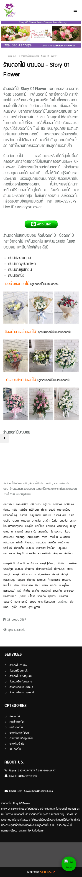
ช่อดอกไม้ (15, 716)
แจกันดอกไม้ (16, 727)
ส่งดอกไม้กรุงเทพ (19, 665)
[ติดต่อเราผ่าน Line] (69, 864)
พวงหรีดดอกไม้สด (19, 733)
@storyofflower (28, 776)
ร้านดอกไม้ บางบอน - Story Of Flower (38, 56)
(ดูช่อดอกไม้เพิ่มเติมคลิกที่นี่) (45, 284)
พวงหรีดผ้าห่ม (17, 744)
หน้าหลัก (12, 56)
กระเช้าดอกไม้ (17, 722)
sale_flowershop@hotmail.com (36, 791)
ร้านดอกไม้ (15, 749)
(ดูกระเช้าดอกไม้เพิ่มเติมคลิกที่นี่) (53, 332)
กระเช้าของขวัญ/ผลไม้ (21, 738)
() (53, 380)
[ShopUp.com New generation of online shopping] (47, 872)
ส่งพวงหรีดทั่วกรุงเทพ (21, 681)
